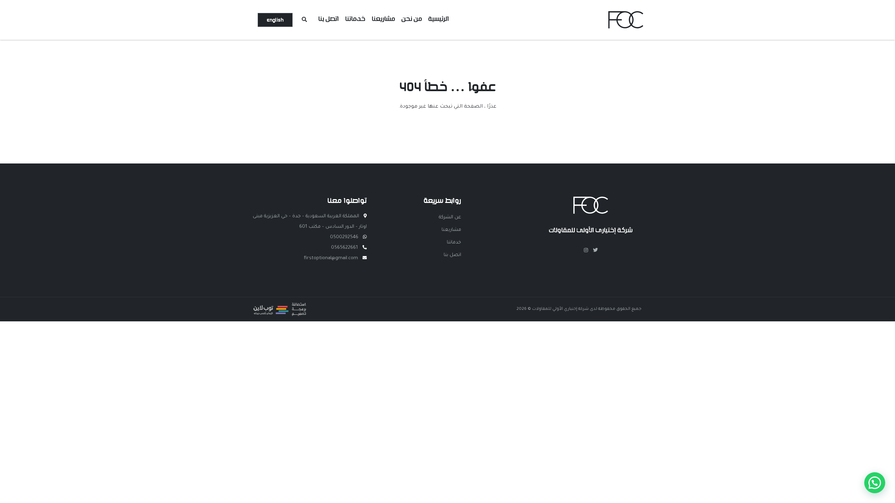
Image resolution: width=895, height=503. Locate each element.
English (275, 19)
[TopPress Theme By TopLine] (279, 314)
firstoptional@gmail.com (331, 258)
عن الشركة (450, 217)
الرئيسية (438, 18)
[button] (874, 482)
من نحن (411, 18)
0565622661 (344, 247)
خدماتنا (355, 18)
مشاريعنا (383, 18)
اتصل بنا (328, 18)
